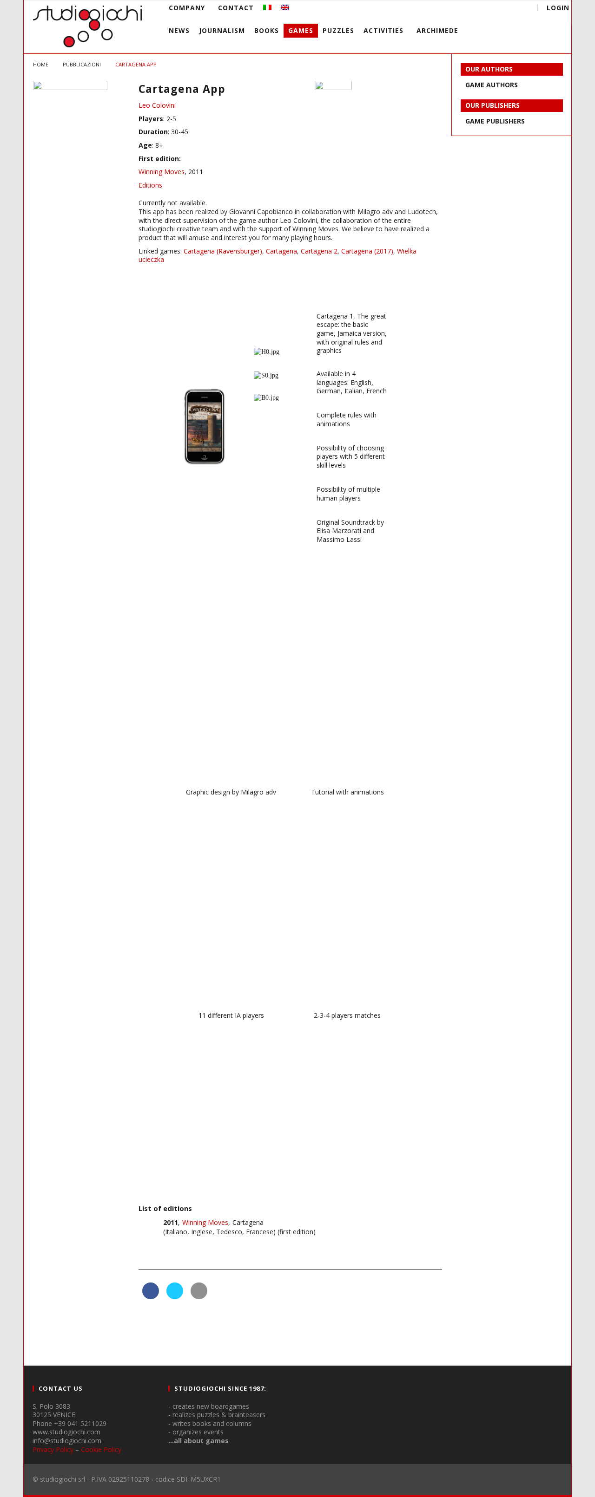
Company (187, 7)
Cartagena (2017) (367, 251)
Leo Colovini (157, 105)
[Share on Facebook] (150, 1296)
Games (300, 30)
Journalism (222, 30)
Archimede (437, 30)
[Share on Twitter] (174, 1296)
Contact (236, 7)
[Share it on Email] (199, 1296)
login (558, 7)
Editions (150, 185)
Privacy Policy (53, 1449)
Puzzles (338, 30)
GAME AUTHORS (491, 84)
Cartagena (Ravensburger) (223, 251)
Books (266, 30)
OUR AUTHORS (489, 69)
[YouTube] (466, 9)
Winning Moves (162, 171)
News (179, 30)
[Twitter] (483, 9)
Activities (383, 30)
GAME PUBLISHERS (495, 121)
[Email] (500, 9)
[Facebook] (449, 9)
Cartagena (281, 251)
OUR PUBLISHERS (492, 105)
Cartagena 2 (319, 251)
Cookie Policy (101, 1449)
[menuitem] (267, 7)
